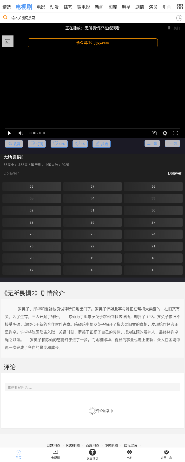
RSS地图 (73, 445)
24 (153, 234)
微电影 (83, 7)
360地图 (111, 445)
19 (92, 258)
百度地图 (92, 445)
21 (153, 246)
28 (92, 222)
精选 (6, 7)
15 (153, 270)
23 (31, 246)
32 (31, 210)
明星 (126, 7)
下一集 (172, 143)
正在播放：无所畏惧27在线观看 (92, 28)
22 (92, 246)
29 (31, 222)
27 (153, 222)
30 (153, 210)
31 (92, 210)
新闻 (99, 7)
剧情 (139, 7)
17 (31, 270)
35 (31, 198)
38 (31, 186)
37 (92, 186)
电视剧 (23, 7)
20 (31, 258)
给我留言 (130, 445)
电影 (41, 7)
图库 (112, 7)
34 (92, 198)
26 (31, 234)
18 (153, 258)
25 (92, 234)
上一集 (152, 143)
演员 (153, 7)
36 (153, 186)
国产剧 (36, 165)
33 (153, 198)
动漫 (54, 7)
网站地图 (53, 445)
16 (92, 270)
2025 (65, 165)
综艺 (68, 7)
